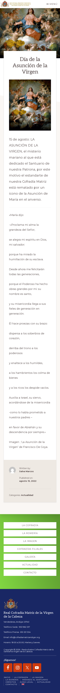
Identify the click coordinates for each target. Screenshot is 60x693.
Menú (54, 4)
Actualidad (27, 495)
